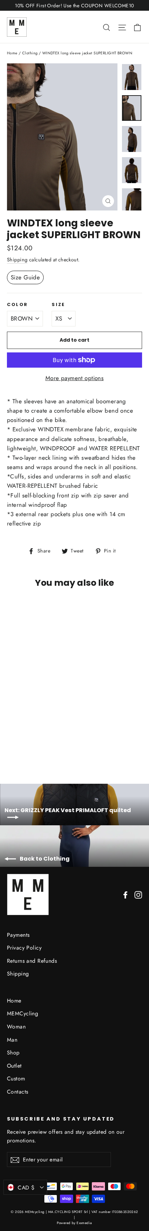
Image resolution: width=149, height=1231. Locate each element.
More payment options (74, 378)
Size (58, 304)
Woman (16, 1027)
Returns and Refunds (32, 961)
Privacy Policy (24, 948)
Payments (18, 935)
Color (17, 304)
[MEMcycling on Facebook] (125, 894)
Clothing (29, 53)
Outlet (14, 1066)
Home (12, 53)
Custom (16, 1078)
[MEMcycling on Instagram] (138, 894)
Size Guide (25, 277)
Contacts (17, 1092)
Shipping (17, 259)
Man (12, 1040)
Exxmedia (84, 1222)
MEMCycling (22, 1013)
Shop (13, 1053)
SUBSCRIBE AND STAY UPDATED (61, 1118)
